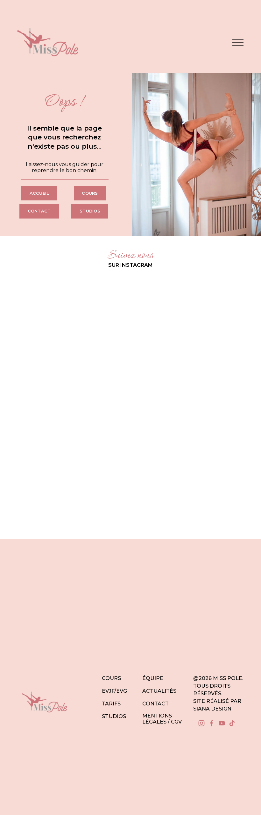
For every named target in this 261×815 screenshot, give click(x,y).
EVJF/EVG (114, 691)
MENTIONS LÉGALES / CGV (162, 719)
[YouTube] (222, 723)
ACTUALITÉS (159, 691)
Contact (39, 211)
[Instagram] (201, 723)
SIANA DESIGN (212, 709)
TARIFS (111, 704)
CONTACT (155, 704)
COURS (111, 678)
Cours (90, 193)
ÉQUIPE (152, 678)
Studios (90, 211)
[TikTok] (232, 723)
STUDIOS (114, 716)
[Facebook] (211, 723)
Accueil (39, 193)
